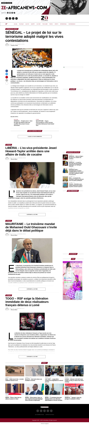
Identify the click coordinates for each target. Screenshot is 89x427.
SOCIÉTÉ (32, 24)
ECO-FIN (27, 24)
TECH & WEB (44, 24)
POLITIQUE (21, 24)
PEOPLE (51, 24)
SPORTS (56, 24)
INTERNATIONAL (63, 24)
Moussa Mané (14, 159)
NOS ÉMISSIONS (72, 24)
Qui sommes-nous (39, 414)
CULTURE (38, 24)
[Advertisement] (73, 56)
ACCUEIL (15, 24)
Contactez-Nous (49, 414)
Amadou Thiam (14, 45)
